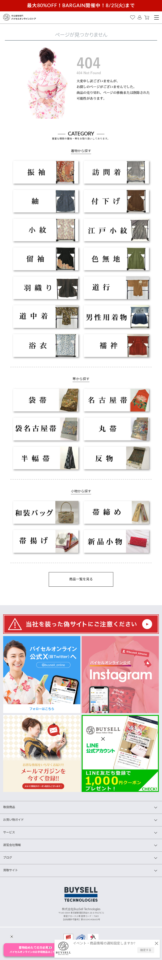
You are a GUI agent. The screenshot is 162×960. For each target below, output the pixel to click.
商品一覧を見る (81, 579)
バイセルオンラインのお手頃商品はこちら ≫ (35, 949)
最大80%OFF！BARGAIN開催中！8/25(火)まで (81, 5)
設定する (145, 950)
